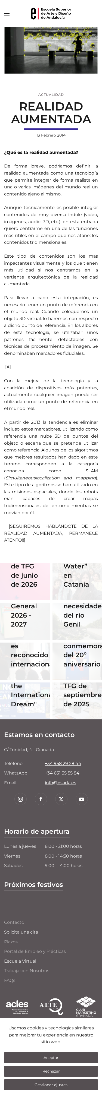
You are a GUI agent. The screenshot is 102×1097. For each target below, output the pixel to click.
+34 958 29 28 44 (63, 763)
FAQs (9, 980)
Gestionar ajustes (51, 1084)
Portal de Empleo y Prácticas (35, 951)
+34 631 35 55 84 (62, 773)
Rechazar (51, 1071)
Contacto (14, 922)
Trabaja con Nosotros (26, 970)
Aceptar (51, 1057)
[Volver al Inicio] (51, 13)
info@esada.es (60, 782)
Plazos (11, 941)
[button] (7, 13)
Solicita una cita (21, 932)
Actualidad (51, 95)
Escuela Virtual (20, 961)
